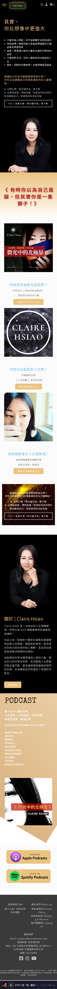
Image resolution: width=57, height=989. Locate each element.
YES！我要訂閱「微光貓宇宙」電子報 (28, 103)
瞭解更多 (12, 684)
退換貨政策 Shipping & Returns (41, 917)
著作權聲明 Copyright (41, 924)
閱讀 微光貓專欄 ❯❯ (28, 471)
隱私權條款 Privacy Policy (41, 910)
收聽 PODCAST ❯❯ (28, 301)
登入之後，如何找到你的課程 (15, 910)
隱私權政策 (32, 975)
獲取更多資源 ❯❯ (28, 386)
